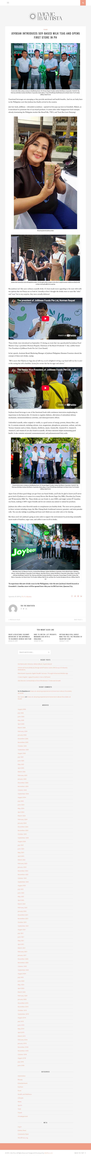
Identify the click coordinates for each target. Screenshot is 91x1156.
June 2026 (21, 717)
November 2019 (23, 1007)
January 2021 (22, 955)
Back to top (79, 1153)
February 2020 (22, 996)
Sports (20, 1105)
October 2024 (22, 790)
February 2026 (22, 731)
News (20, 1102)
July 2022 (21, 889)
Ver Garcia (21, 697)
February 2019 (22, 1040)
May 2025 (21, 764)
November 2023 (23, 830)
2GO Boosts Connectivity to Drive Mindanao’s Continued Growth (39, 681)
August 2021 (22, 930)
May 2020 (21, 985)
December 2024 (23, 783)
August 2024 (22, 797)
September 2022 (23, 882)
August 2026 (22, 709)
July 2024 (21, 801)
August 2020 (22, 974)
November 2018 (23, 1051)
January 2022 (22, 911)
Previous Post (14, 619)
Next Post (78, 619)
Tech (19, 1109)
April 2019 (21, 1032)
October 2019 (22, 1010)
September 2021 (23, 926)
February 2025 (22, 775)
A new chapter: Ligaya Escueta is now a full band (34, 677)
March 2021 (21, 948)
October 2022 (22, 878)
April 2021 (21, 944)
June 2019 (21, 1025)
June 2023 (21, 849)
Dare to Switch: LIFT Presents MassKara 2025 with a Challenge (45, 637)
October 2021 (22, 922)
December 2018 (23, 1047)
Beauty (20, 1080)
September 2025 (23, 750)
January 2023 (22, 867)
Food (45, 29)
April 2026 (21, 724)
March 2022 (21, 904)
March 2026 (21, 728)
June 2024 (21, 805)
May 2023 (21, 852)
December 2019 (23, 1003)
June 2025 (21, 761)
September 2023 (23, 838)
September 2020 (23, 970)
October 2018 (22, 1054)
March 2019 (21, 1036)
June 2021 (21, 937)
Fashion (20, 1087)
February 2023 (22, 863)
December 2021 (23, 915)
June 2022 (21, 893)
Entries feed (22, 1130)
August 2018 (22, 1058)
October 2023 (22, 834)
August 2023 (22, 841)
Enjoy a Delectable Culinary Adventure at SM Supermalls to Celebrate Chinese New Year (20, 637)
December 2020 (23, 959)
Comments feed (23, 1134)
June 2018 (21, 1065)
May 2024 (21, 808)
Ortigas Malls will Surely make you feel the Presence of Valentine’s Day (70, 637)
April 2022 (21, 900)
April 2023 (21, 856)
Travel (20, 1113)
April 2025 (21, 768)
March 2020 (21, 992)
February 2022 (22, 908)
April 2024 (21, 812)
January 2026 (22, 735)
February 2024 (22, 819)
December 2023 (23, 827)
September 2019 (23, 1014)
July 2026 (21, 713)
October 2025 (22, 746)
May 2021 (21, 941)
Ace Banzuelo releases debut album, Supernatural (35, 664)
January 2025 (22, 779)
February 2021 (22, 952)
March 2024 (21, 816)
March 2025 (21, 772)
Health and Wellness (25, 1094)
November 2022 (23, 874)
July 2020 (21, 977)
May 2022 (21, 897)
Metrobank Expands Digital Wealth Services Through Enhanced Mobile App (43, 673)
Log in (20, 1127)
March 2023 (21, 860)
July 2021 (21, 933)
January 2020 (22, 999)
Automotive (21, 1076)
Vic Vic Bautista (26, 597)
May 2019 (21, 1029)
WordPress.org (23, 1138)
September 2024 (23, 794)
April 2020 (21, 988)
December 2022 (23, 871)
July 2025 (21, 757)
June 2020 (21, 981)
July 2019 (21, 1021)
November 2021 (23, 919)
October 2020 (22, 966)
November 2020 (23, 963)
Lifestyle (20, 1098)
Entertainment (22, 1083)
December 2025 (23, 739)
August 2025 (22, 753)
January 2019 (22, 1043)
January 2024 (22, 823)
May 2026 (21, 720)
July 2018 (21, 1062)
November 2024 (23, 786)
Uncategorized (23, 1116)
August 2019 (22, 1018)
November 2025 (23, 742)
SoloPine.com (48, 1153)
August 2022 (22, 885)
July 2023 (21, 845)
